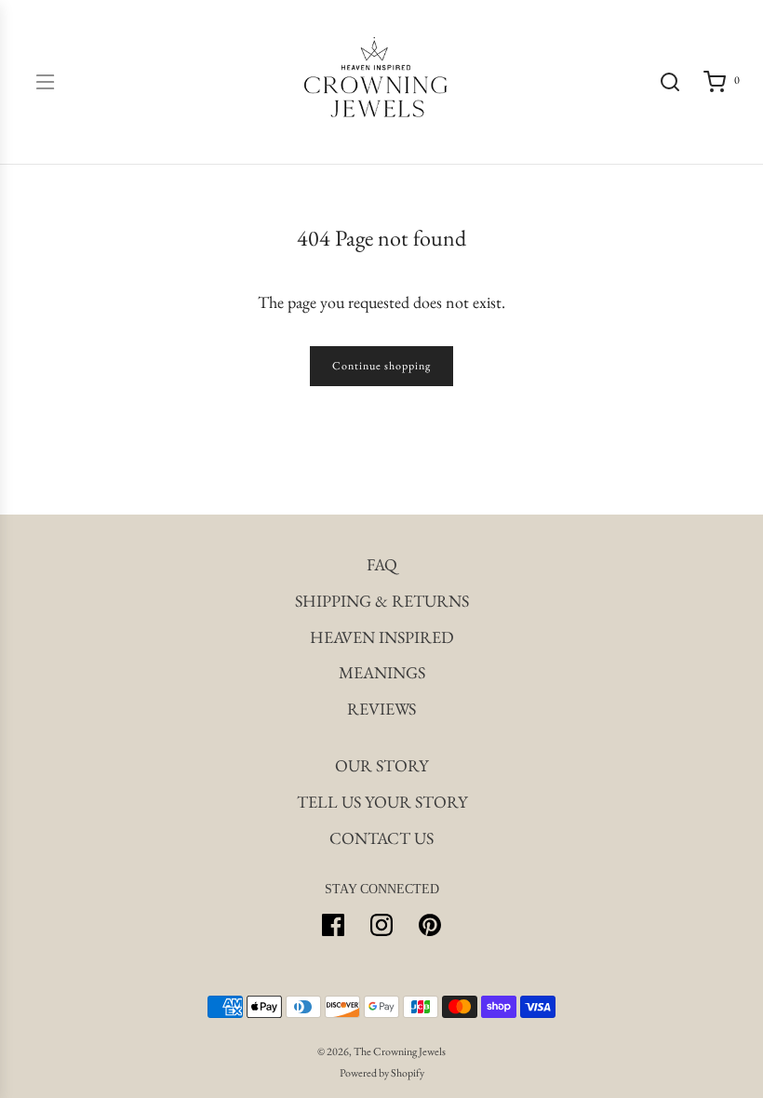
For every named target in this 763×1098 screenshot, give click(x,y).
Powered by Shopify (382, 1072)
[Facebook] (333, 925)
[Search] (670, 82)
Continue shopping (381, 365)
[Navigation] (44, 82)
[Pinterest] (430, 925)
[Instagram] (381, 925)
